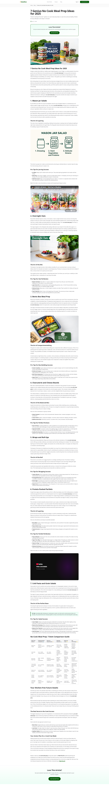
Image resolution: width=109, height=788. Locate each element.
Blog (61, 1)
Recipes (56, 1)
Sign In (77, 1)
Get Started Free (84, 1)
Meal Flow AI (62, 761)
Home (31, 5)
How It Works (49, 1)
